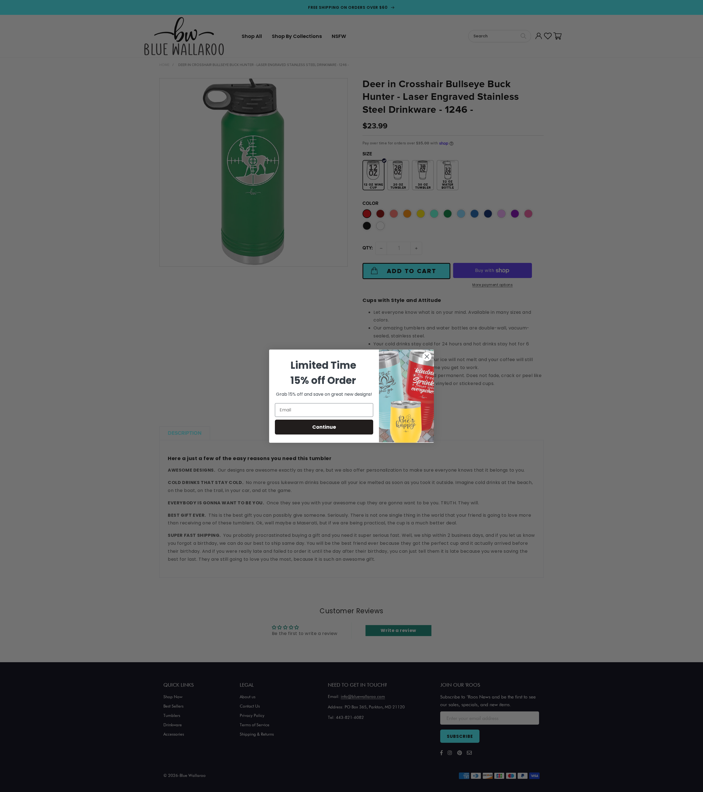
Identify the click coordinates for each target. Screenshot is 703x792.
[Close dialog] (427, 356)
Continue (324, 427)
